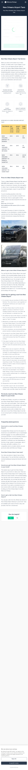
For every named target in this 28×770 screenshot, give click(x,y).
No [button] (17, 518)
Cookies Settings (14, 767)
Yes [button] (11, 518)
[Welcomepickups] (2, 2)
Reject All (14, 758)
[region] (14, 757)
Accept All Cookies (14, 763)
